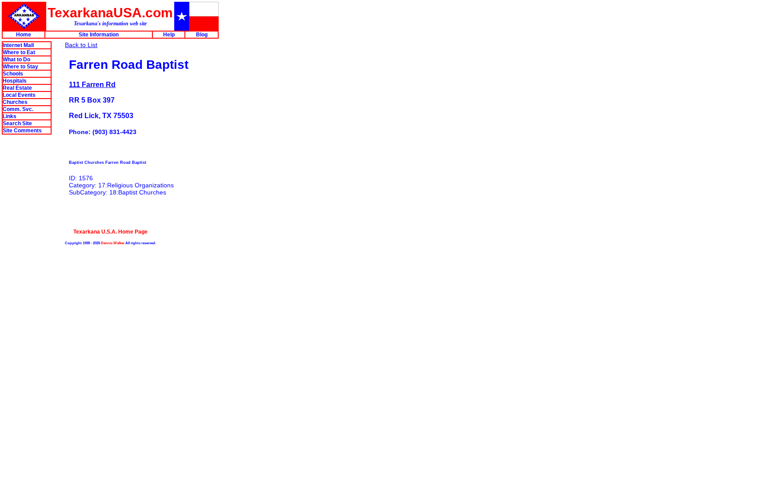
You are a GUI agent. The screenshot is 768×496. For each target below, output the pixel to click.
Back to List (81, 44)
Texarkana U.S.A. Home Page (110, 231)
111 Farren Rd (92, 84)
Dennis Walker (112, 243)
